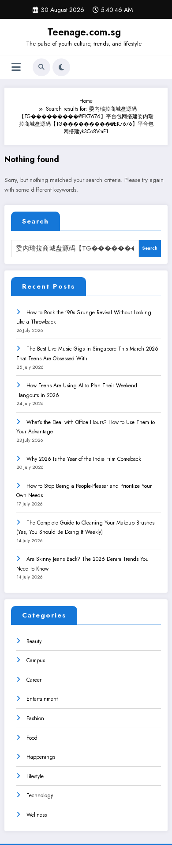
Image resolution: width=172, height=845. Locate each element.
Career (33, 680)
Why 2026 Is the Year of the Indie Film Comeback (83, 459)
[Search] (41, 67)
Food (31, 738)
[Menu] (16, 67)
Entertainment (42, 699)
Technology (39, 795)
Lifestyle (35, 776)
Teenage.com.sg (84, 32)
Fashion (35, 718)
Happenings (40, 757)
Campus (35, 660)
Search (35, 221)
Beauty (33, 641)
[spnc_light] (61, 67)
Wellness (36, 815)
